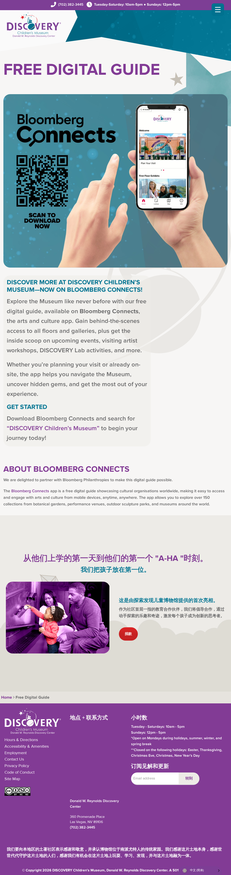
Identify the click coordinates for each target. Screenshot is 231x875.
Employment (16, 753)
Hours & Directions (21, 740)
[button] (17, 794)
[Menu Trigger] (218, 9)
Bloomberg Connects (30, 491)
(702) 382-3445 (70, 4)
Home (6, 697)
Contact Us (14, 759)
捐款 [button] (128, 634)
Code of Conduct (20, 772)
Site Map (12, 779)
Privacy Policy (17, 766)
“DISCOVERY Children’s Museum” (53, 428)
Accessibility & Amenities (27, 746)
